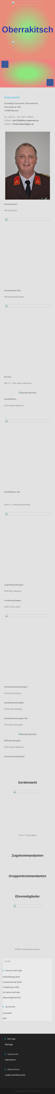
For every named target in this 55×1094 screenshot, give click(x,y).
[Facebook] (4, 64)
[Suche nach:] (27, 961)
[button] (27, 73)
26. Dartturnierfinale (11, 992)
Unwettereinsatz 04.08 (12, 982)
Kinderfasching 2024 (11, 977)
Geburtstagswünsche (12, 997)
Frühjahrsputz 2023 (11, 987)
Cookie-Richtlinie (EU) (15, 1075)
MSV (5, 1018)
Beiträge (9, 1044)
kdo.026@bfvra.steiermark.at (26, 120)
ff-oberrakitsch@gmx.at (23, 124)
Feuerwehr (7, 1013)
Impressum (10, 1059)
